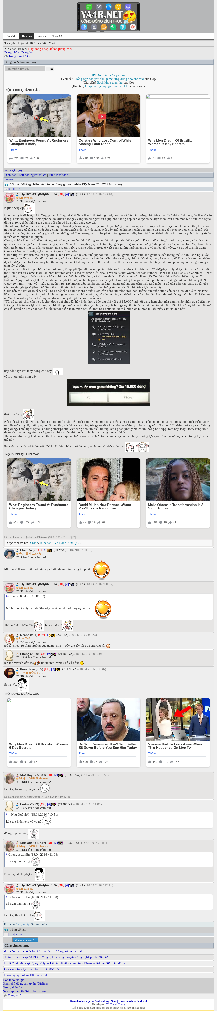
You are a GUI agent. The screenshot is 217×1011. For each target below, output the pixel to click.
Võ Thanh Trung (115, 1004)
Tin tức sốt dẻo (58, 175)
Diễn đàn (10, 175)
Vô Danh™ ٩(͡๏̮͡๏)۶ (67, 543)
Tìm (50, 68)
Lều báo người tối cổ (32, 175)
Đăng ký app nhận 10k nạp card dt (27, 975)
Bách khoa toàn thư (110, 82)
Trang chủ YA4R (19, 56)
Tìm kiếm (8, 179)
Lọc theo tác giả (13, 980)
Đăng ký (27, 52)
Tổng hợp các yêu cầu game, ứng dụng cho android (109, 79)
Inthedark (46, 543)
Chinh (34, 543)
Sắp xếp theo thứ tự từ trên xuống (25, 991)
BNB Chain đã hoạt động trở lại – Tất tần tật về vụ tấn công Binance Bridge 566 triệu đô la (64, 963)
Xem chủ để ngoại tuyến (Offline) (25, 983)
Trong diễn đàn (13, 987)
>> (20, 189)
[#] (67, 194)
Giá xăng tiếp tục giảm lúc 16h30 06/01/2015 (34, 969)
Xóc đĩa (42, 35)
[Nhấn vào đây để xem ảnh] (108, 337)
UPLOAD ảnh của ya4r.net (108, 75)
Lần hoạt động (13, 170)
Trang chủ (11, 35)
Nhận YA (57, 35)
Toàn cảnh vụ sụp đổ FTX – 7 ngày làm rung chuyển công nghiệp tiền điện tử (56, 957)
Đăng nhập (11, 52)
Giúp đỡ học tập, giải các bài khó (107, 86)
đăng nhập (23, 924)
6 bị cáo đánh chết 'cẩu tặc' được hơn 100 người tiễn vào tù (43, 951)
